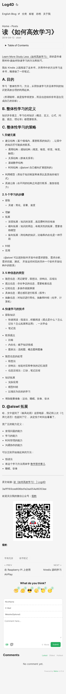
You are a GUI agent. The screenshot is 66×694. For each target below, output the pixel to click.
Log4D (8, 4)
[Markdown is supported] (7, 644)
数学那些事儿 (38, 463)
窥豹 (34, 495)
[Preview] (12, 644)
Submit (56, 644)
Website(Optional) (12, 614)
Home (5, 26)
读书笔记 (23, 558)
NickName (9, 602)
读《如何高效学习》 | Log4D (29, 482)
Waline (56, 671)
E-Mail (8, 608)
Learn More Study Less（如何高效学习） (25, 56)
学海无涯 (8, 558)
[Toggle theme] (17, 4)
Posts (15, 26)
